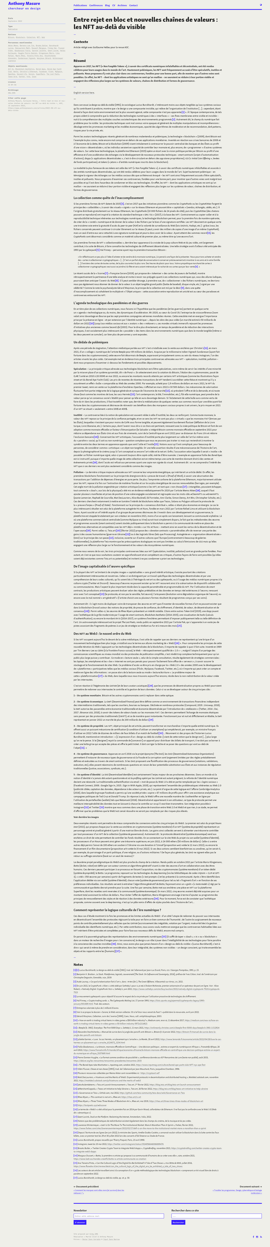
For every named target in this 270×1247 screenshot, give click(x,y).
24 (75, 1101)
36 (75, 1170)
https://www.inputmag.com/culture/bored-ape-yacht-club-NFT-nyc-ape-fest (170, 1064)
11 (75, 1027)
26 (75, 1109)
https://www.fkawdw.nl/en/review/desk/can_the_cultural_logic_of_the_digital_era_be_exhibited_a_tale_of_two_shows (128, 1166)
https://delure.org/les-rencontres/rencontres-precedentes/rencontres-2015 (108, 1060)
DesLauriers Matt (22, 48)
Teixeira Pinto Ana (35, 55)
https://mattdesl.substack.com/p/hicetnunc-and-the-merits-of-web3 (110, 1080)
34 (75, 1155)
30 (75, 1132)
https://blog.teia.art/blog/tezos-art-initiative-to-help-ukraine (180, 1088)
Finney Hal (52, 48)
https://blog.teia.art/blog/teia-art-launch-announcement (174, 1084)
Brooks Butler (41, 45)
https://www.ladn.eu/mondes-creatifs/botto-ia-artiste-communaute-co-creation (110, 1158)
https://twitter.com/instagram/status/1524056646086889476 (135, 1144)
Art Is (11, 69)
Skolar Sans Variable (91, 1239)
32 (75, 1144)
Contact (133, 5)
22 (75, 1092)
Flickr (51, 71)
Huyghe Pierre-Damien (27, 53)
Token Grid (12, 76)
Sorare (31, 74)
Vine (28, 76)
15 (75, 1057)
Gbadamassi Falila (22, 50)
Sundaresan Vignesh (26, 58)
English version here (84, 92)
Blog (107, 5)
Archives (122, 5)
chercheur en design (24, 8)
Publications (80, 5)
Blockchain (20, 37)
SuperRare (40, 74)
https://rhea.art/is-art (131, 1097)
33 (75, 1148)
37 (75, 1177)
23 (75, 1097)
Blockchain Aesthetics (24, 69)
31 (75, 1139)
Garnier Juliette (39, 50)
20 (75, 1084)
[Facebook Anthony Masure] (253, 1235)
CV (113, 5)
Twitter (22, 76)
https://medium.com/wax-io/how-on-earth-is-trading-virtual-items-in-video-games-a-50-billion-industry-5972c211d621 (146, 1022)
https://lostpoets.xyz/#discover (92, 1105)
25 (75, 1105)
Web (43, 37)
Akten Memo (13, 45)
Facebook (43, 71)
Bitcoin (11, 37)
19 (75, 1077)
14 (75, 1046)
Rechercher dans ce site (185, 1210)
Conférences (96, 5)
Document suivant (251, 1186)
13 (75, 1039)
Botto (16, 71)
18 (75, 1073)
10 (75, 1020)
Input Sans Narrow (111, 1239)
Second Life (22, 74)
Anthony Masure (24, 3)
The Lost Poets (53, 74)
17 (75, 1069)
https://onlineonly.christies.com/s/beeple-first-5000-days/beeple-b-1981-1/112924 (181, 1027)
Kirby (94, 1234)
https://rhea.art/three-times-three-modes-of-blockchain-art (176, 1101)
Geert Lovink (53, 50)
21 (75, 1088)
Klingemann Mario (46, 53)
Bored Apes (41, 69)
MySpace (58, 71)
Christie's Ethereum (28, 71)
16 (75, 1064)
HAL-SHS (11, 93)
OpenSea (11, 74)
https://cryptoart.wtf (150, 1073)
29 (75, 1125)
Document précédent (86, 1186)
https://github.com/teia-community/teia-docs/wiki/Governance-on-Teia (152, 1092)
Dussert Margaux (39, 48)
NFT (38, 37)
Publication (13, 29)
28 (75, 1120)
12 (75, 1031)
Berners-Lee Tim (27, 45)
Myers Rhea (20, 55)
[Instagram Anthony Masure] (257, 1235)
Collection (31, 37)
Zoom (34, 76)
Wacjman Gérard (44, 58)
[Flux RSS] (261, 1235)
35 (75, 1163)
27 (75, 1116)
